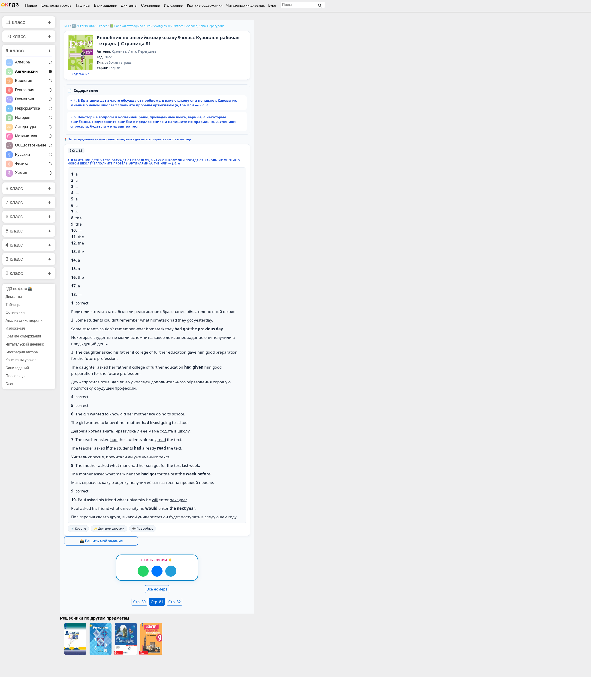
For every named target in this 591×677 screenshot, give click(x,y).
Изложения (173, 5)
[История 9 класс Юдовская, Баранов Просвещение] (151, 639)
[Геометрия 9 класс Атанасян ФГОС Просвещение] (100, 639)
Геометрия (24, 99)
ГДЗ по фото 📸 (19, 289)
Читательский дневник (245, 5)
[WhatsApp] (143, 571)
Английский (26, 71)
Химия (21, 173)
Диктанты (129, 5)
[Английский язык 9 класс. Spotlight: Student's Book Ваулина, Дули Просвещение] (126, 639)
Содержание (80, 74)
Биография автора (22, 352)
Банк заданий (105, 5)
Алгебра (22, 62)
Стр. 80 (139, 601)
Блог (272, 5)
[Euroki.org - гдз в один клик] (10, 6)
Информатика (27, 108)
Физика (21, 163)
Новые (31, 5)
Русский (22, 154)
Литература (25, 127)
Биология (23, 80)
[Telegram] (170, 571)
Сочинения (150, 5)
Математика (26, 136)
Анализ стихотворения (25, 320)
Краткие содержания (205, 5)
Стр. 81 (157, 601)
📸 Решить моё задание (101, 540)
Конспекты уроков (56, 5)
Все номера (157, 589)
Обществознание (30, 145)
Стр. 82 (174, 601)
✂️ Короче (78, 528)
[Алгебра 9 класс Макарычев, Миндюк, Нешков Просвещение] (75, 639)
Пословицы (15, 376)
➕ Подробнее (142, 528)
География (24, 90)
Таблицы (82, 5)
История (22, 117)
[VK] (157, 571)
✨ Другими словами (109, 528)
